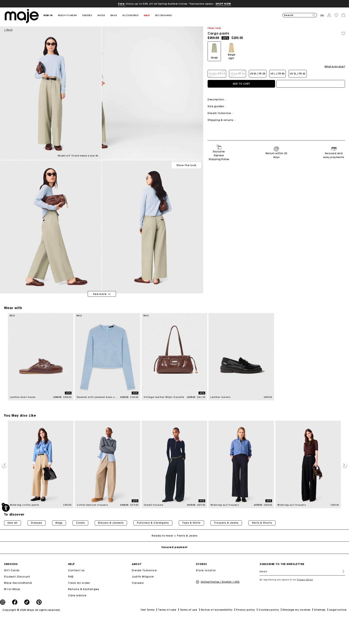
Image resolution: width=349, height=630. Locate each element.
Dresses (36, 523)
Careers (138, 582)
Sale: (121, 3)
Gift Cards (12, 570)
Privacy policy (245, 609)
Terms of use (188, 609)
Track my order (79, 582)
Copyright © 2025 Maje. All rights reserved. (31, 609)
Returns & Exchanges (83, 589)
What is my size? (335, 66)
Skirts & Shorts (262, 523)
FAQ (71, 576)
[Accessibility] (6, 508)
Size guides (216, 106)
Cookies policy (269, 609)
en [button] (322, 15)
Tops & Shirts (191, 523)
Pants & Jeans (187, 535)
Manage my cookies (296, 609)
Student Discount (17, 576)
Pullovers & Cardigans (153, 523)
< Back (8, 29)
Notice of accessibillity (217, 609)
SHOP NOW (223, 3)
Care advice (77, 595)
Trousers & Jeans (226, 523)
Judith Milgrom (143, 576)
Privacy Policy (305, 580)
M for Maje (12, 589)
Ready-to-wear (162, 535)
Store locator (206, 570)
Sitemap (320, 609)
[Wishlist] (343, 33)
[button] (50, 15)
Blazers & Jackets (111, 523)
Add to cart (241, 83)
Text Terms (147, 609)
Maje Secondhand (18, 582)
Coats (80, 523)
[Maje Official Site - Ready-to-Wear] (21, 15)
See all (12, 523)
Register (341, 571)
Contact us (76, 570)
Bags (59, 523)
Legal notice (338, 609)
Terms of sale (167, 609)
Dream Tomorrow (144, 570)
